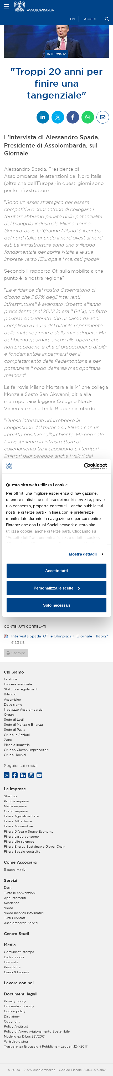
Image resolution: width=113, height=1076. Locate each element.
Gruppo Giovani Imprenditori (26, 749)
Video (8, 908)
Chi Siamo (14, 672)
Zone (8, 739)
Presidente (12, 967)
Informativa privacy (19, 1006)
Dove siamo (13, 704)
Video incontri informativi (24, 913)
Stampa (18, 653)
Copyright (12, 1021)
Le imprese (15, 789)
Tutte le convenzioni (19, 893)
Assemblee (12, 699)
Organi (9, 714)
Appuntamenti (15, 898)
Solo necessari (56, 605)
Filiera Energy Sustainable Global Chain (34, 846)
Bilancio (10, 694)
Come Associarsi (20, 862)
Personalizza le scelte (53, 588)
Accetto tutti (56, 570)
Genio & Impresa (16, 972)
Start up (10, 796)
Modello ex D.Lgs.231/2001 (24, 1036)
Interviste (11, 962)
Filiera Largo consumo (21, 836)
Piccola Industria (17, 744)
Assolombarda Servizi (21, 923)
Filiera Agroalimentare (21, 816)
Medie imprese (15, 806)
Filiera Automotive (18, 826)
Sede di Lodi (14, 719)
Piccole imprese (16, 801)
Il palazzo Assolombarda (23, 709)
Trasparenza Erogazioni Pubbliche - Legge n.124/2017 (46, 1046)
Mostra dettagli (83, 554)
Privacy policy (15, 1001)
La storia (11, 679)
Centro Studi (16, 934)
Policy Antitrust (16, 1026)
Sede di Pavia (14, 729)
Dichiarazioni (14, 957)
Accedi (90, 19)
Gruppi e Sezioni (17, 734)
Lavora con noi (19, 983)
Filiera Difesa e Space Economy (28, 831)
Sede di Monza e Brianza (23, 724)
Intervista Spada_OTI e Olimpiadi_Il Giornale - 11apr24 (60, 636)
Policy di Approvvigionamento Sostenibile (37, 1031)
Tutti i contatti (15, 918)
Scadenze (11, 903)
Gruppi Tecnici (15, 754)
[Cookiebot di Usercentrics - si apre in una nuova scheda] (84, 466)
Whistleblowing (16, 1041)
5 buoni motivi (15, 869)
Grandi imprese (16, 811)
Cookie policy (14, 1011)
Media (10, 945)
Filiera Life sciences (19, 841)
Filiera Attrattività (18, 821)
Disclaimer (12, 1016)
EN (72, 19)
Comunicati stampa (19, 952)
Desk (8, 887)
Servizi (10, 880)
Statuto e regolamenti (21, 689)
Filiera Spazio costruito (22, 851)
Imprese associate (18, 684)
